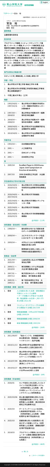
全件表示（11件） (39, 220)
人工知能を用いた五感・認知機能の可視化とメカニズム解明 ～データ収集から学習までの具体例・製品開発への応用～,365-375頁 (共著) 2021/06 (31, 296)
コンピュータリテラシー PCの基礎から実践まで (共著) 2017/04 (30, 306)
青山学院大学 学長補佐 (30, 194)
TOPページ (7, 13)
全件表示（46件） (39, 444)
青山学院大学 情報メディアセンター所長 (33, 201)
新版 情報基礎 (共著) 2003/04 (28, 323)
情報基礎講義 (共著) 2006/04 (28, 318)
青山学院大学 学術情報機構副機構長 (33, 214)
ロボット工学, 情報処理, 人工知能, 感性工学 (21, 76)
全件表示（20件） (39, 327)
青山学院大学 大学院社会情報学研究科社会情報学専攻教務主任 (34, 187)
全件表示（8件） (39, 374)
